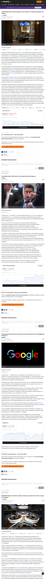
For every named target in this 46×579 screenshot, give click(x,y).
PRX (16, 77)
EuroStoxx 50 (21, 560)
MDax (5, 558)
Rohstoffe (27, 4)
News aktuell (4, 4)
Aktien (22, 4)
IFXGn (33, 80)
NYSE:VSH (34, 215)
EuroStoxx (11, 78)
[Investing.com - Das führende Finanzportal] (7, 1)
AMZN (22, 71)
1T (3, 117)
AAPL (11, 73)
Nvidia (20, 567)
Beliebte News (11, 4)
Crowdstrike (7, 571)
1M (7, 117)
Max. (16, 117)
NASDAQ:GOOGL (37, 403)
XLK (10, 56)
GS (34, 101)
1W (5, 117)
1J (11, 117)
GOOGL (38, 71)
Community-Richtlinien (5, 171)
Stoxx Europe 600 (21, 57)
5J (13, 117)
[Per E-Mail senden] (12, 152)
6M (9, 117)
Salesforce (40, 569)
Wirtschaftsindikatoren (40, 4)
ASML (34, 78)
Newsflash (17, 4)
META (8, 71)
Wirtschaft (32, 4)
